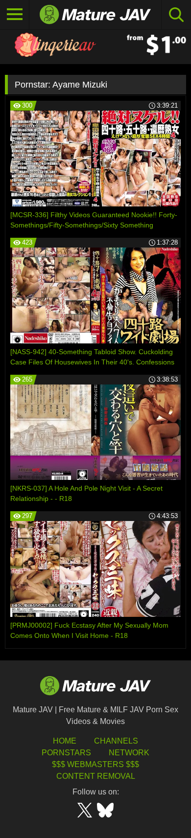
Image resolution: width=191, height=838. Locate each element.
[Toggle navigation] (14, 14)
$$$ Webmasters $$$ (95, 764)
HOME (64, 741)
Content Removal (95, 776)
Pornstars (66, 752)
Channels (116, 741)
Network (129, 752)
